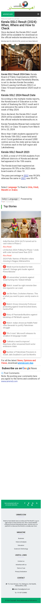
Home (22, 19)
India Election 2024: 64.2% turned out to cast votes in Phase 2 (19, 242)
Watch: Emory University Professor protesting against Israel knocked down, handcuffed (20, 306)
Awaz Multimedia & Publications (27, 600)
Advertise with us (21, 564)
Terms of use (21, 568)
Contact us (21, 561)
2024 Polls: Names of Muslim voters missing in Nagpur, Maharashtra (18, 260)
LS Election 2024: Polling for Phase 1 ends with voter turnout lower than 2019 (21, 251)
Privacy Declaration (21, 571)
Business (21, 538)
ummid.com (8, 14)
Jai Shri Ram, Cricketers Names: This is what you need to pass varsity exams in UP (20, 296)
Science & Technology (21, 549)
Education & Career (31, 19)
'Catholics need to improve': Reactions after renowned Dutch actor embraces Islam (19, 343)
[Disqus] (21, 412)
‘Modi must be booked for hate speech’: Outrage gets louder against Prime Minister (18, 269)
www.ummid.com (9, 381)
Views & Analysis (21, 542)
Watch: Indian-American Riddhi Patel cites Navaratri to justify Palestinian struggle (20, 325)
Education (21, 545)
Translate (9, 201)
